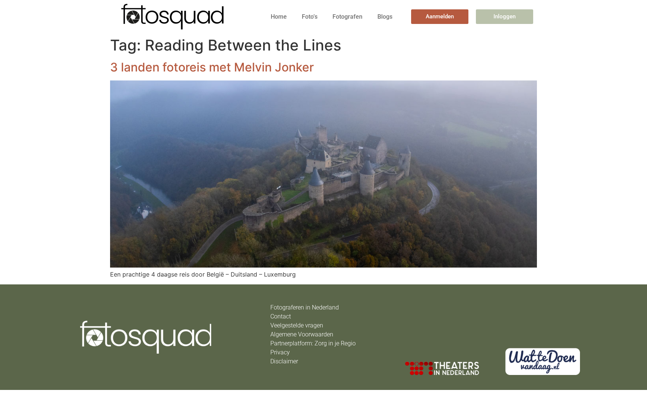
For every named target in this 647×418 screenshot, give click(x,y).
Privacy (280, 352)
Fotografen (347, 16)
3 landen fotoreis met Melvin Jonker (212, 67)
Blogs (384, 16)
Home (279, 16)
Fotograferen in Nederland (304, 307)
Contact (280, 316)
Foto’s (310, 16)
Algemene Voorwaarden (301, 334)
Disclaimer (284, 361)
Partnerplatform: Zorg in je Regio (313, 343)
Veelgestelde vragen (296, 325)
